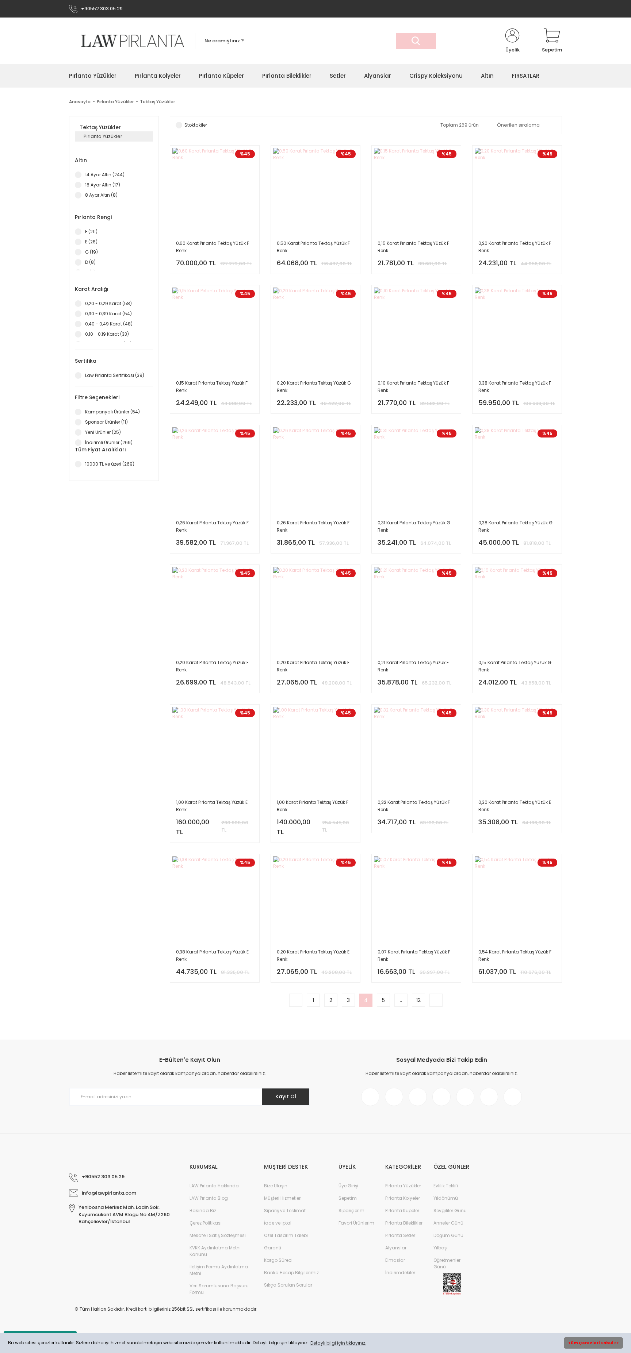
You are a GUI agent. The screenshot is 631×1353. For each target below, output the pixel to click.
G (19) (91, 252)
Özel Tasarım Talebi (286, 1235)
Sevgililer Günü (450, 1210)
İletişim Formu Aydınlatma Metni (219, 1270)
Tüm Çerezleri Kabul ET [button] (593, 1343)
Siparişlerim (351, 1210)
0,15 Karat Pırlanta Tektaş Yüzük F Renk (413, 247)
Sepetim (348, 1198)
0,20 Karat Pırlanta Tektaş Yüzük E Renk (313, 666)
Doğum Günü (448, 1235)
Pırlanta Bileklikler (403, 1223)
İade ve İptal (277, 1223)
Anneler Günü (448, 1223)
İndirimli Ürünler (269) (109, 442)
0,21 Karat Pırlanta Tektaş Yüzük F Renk (413, 666)
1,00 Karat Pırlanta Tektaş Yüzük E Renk (212, 806)
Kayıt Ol (285, 1096)
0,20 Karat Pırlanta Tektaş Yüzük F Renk (514, 247)
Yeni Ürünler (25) (103, 432)
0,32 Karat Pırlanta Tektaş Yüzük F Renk (414, 806)
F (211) (91, 231)
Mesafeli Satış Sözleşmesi (218, 1235)
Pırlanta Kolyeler (402, 1198)
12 (418, 1000)
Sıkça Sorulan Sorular (288, 1285)
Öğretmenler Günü (446, 1263)
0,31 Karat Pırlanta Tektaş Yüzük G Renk (414, 526)
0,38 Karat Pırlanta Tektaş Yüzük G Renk (515, 526)
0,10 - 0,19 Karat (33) (107, 334)
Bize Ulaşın (275, 1186)
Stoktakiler (195, 125)
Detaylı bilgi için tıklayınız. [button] (338, 1343)
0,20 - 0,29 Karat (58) (108, 303)
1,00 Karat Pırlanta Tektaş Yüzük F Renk (312, 806)
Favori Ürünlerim (356, 1223)
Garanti (272, 1248)
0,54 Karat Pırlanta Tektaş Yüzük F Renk (514, 955)
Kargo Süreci (278, 1260)
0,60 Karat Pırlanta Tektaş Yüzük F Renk (212, 247)
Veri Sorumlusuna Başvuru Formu (219, 1289)
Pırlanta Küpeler (402, 1210)
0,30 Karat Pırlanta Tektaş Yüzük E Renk (514, 806)
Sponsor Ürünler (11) (106, 422)
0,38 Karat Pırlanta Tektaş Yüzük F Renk (514, 386)
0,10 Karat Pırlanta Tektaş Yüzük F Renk (413, 386)
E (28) (91, 242)
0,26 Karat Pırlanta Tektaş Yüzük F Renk (212, 526)
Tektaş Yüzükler (157, 102)
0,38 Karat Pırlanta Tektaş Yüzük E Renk (212, 955)
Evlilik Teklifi (445, 1186)
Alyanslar (395, 1248)
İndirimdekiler (400, 1272)
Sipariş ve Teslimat (285, 1210)
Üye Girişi (348, 1186)
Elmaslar (395, 1260)
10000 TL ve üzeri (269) (109, 464)
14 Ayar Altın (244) (105, 174)
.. (401, 1000)
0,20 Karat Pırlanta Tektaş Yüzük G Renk (314, 386)
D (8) (90, 262)
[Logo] (126, 41)
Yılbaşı (440, 1248)
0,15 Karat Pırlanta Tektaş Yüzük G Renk (514, 666)
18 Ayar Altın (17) (102, 185)
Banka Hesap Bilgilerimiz (291, 1272)
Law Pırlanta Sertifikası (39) (114, 375)
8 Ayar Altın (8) (101, 195)
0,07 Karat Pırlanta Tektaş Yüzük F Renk (414, 955)
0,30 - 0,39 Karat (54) (108, 314)
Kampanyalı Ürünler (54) (112, 412)
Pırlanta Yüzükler (403, 1186)
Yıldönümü (445, 1198)
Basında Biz (203, 1210)
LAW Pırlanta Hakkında (214, 1186)
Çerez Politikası (206, 1223)
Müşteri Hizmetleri (283, 1198)
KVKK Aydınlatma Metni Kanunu (215, 1251)
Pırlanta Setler (400, 1235)
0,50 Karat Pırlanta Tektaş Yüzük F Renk (313, 247)
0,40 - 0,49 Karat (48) (109, 324)
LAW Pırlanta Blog (209, 1198)
